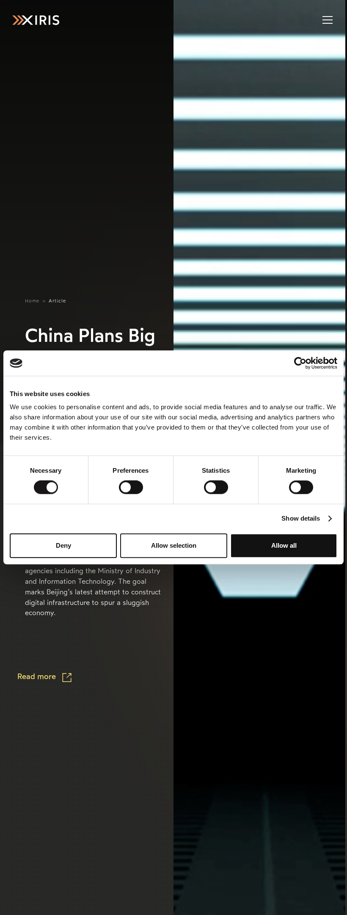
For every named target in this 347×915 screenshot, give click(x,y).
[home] (35, 20)
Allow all (284, 545)
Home (32, 301)
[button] (326, 20)
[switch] (131, 487)
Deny (63, 545)
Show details (300, 518)
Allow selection (173, 545)
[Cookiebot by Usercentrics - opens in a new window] (300, 363)
